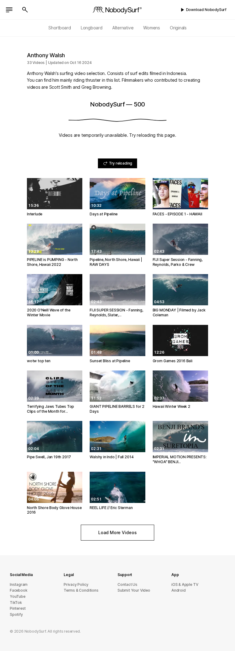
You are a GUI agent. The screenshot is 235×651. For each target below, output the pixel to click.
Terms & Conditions (81, 590)
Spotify (16, 614)
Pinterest (18, 608)
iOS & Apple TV (184, 584)
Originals (178, 27)
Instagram (19, 584)
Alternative (123, 27)
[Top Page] (117, 10)
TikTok (16, 602)
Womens (151, 27)
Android (178, 590)
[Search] (25, 10)
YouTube (17, 596)
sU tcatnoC (127, 584)
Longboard (92, 27)
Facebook (18, 590)
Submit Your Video (134, 590)
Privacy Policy (76, 584)
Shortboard (59, 27)
